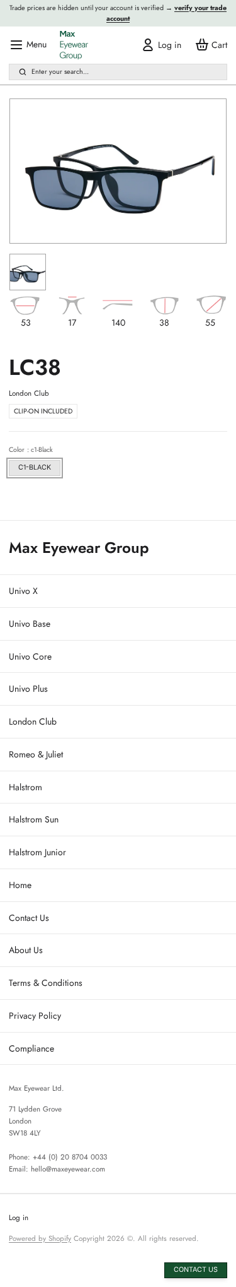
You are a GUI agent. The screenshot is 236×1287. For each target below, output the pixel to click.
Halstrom (25, 787)
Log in (18, 1218)
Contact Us (29, 917)
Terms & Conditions (45, 982)
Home (20, 885)
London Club (33, 721)
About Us (26, 950)
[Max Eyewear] (74, 45)
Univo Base (29, 623)
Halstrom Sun (34, 819)
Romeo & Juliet (36, 754)
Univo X (23, 590)
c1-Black (34, 467)
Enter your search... (60, 71)
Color (31, 449)
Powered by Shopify (40, 1238)
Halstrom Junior (37, 852)
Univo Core (30, 656)
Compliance (31, 1048)
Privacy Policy (35, 1015)
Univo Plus (28, 688)
